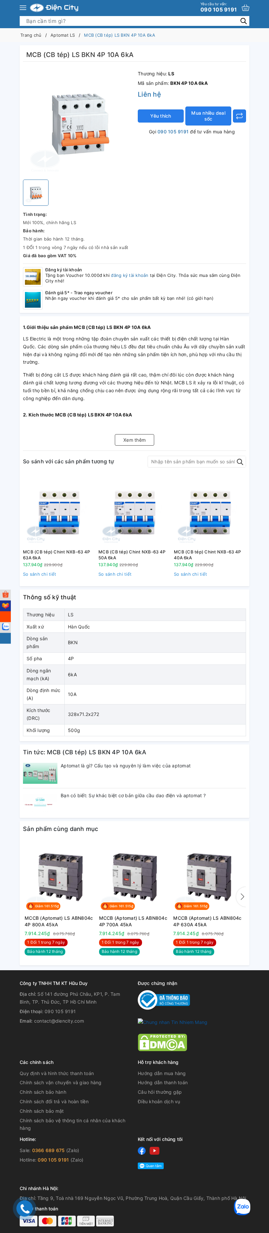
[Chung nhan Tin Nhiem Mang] (172, 1021)
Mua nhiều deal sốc (208, 116)
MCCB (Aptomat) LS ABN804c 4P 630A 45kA (207, 921)
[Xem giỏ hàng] (245, 7)
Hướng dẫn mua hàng (162, 1073)
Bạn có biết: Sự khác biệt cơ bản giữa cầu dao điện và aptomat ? (133, 795)
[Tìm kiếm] (243, 21)
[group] (78, 122)
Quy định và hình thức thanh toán (57, 1073)
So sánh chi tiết (39, 574)
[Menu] (23, 7)
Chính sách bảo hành (43, 1092)
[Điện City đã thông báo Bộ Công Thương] (164, 999)
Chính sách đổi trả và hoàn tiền (54, 1101)
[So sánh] (239, 116)
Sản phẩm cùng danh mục (60, 828)
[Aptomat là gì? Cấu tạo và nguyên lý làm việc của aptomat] (40, 773)
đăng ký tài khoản (129, 275)
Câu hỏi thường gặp (160, 1092)
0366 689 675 (48, 1150)
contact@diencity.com (59, 1021)
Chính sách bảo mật (42, 1111)
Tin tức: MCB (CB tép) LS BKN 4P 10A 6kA (84, 752)
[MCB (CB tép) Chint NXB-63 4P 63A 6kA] (59, 510)
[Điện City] (54, 7)
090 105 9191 (218, 7)
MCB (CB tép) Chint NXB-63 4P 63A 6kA (56, 554)
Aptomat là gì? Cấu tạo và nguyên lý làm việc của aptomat (126, 765)
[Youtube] (154, 1150)
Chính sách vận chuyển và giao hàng (61, 1082)
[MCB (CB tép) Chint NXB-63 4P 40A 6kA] (210, 510)
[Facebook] (142, 1150)
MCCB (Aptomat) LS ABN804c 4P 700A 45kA (133, 921)
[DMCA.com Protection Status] (162, 1042)
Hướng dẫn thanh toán (163, 1082)
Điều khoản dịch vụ (159, 1101)
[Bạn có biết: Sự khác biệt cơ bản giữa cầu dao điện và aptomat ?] (40, 803)
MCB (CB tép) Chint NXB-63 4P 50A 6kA (131, 554)
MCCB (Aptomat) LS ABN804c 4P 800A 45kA (59, 921)
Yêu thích (160, 116)
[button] (241, 897)
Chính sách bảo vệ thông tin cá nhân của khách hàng (72, 1124)
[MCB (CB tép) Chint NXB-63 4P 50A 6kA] (134, 510)
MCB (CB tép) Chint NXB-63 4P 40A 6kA (207, 554)
